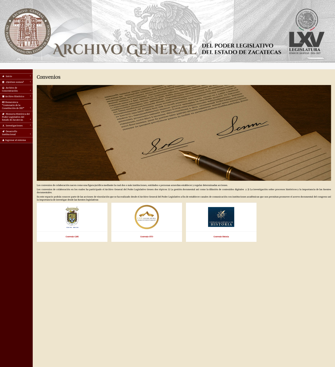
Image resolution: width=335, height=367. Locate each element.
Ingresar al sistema (15, 140)
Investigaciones (14, 125)
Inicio (8, 76)
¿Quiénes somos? (14, 82)
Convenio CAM (72, 237)
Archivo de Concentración (10, 89)
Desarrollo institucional (9, 133)
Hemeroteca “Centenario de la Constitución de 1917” (13, 105)
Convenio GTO (146, 237)
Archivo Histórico (14, 96)
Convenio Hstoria (221, 237)
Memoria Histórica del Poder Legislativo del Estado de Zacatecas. (16, 117)
